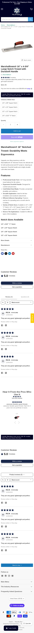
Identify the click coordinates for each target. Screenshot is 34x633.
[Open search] (3, 302)
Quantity (3, 120)
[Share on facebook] (2, 325)
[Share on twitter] (6, 325)
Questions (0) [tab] (25, 297)
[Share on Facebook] (2, 253)
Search (11, 621)
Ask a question (17, 287)
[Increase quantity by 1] (17, 124)
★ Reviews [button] (32, 318)
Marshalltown (11, 25)
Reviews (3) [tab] (9, 297)
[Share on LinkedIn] (9, 253)
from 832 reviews (17, 398)
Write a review (17, 283)
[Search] (30, 19)
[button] (5, 77)
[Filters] (8, 302)
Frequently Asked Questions (11, 623)
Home (3, 25)
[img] (17, 396)
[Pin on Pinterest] (13, 253)
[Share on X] (6, 253)
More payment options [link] (17, 141)
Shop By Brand (19, 621)
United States (16, 598)
